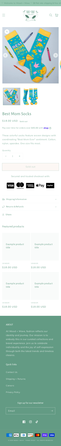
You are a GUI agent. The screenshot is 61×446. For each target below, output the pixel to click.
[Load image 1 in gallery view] (11, 96)
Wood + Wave (18, 440)
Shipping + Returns (16, 379)
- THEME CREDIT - (30, 440)
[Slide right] (55, 55)
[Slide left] (5, 55)
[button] (3, 15)
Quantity (6, 150)
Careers (10, 385)
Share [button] (9, 214)
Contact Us (11, 372)
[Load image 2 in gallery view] (30, 96)
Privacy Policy (13, 392)
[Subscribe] (52, 411)
